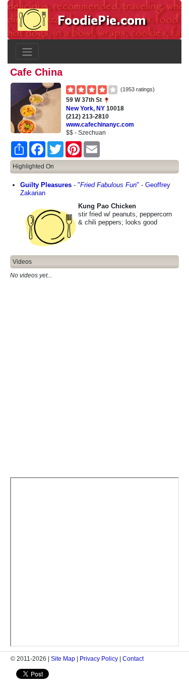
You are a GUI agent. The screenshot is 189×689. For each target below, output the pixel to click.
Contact (133, 658)
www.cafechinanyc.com (100, 124)
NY (100, 108)
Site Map (63, 658)
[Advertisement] (94, 382)
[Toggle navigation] (27, 51)
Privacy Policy (99, 658)
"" (108, 185)
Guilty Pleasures (46, 185)
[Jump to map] (106, 99)
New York (79, 108)
